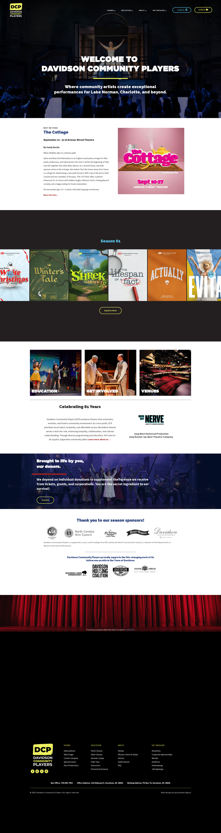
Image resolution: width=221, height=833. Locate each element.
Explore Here (110, 310)
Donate (202, 10)
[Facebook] (32, 771)
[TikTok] (46, 771)
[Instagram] (37, 771)
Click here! (130, 630)
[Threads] (42, 771)
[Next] (210, 274)
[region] (110, 276)
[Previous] (10, 274)
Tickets (180, 10)
